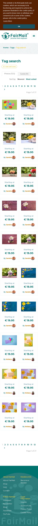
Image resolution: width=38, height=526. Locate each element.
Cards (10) (24, 74)
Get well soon (9, 66)
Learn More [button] (7, 21)
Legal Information (25, 498)
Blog (5, 507)
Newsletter (7, 504)
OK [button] (19, 26)
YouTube (6, 514)
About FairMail (9, 480)
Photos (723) (9, 74)
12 (35, 86)
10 (28, 86)
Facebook (7, 511)
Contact (6, 491)
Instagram (7, 500)
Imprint (24, 502)
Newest (21, 79)
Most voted (31, 79)
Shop (5, 484)
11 (31, 86)
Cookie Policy (26, 513)
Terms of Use (26, 506)
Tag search (21, 48)
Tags (12, 48)
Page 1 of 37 (31, 92)
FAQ (5, 487)
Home (6, 48)
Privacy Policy (26, 509)
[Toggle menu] (34, 35)
